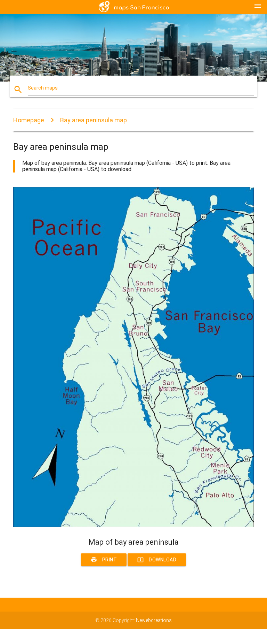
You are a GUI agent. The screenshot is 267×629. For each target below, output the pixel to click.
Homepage (28, 120)
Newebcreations (154, 620)
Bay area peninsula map (93, 120)
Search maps (43, 88)
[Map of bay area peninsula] (133, 525)
